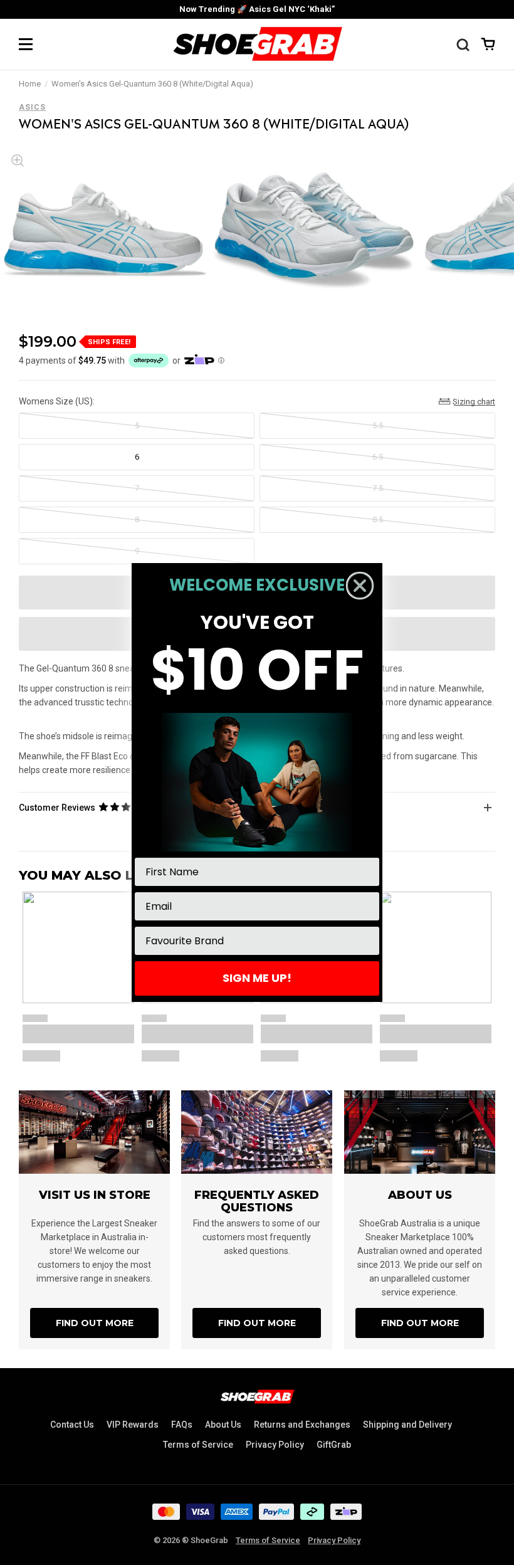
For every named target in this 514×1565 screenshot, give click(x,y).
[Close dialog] (359, 585)
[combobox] (253, 940)
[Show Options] (367, 940)
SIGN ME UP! (257, 978)
